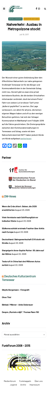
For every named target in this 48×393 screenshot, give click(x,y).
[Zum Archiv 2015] (24, 362)
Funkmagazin (25, 381)
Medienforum (10, 381)
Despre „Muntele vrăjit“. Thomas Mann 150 (20, 312)
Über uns (39, 381)
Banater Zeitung (31, 19)
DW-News (10, 196)
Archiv (23, 384)
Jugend (13, 384)
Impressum (35, 384)
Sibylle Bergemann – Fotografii (15, 290)
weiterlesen (26, 138)
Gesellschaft (15, 19)
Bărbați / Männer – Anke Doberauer (17, 304)
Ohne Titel (6, 297)
